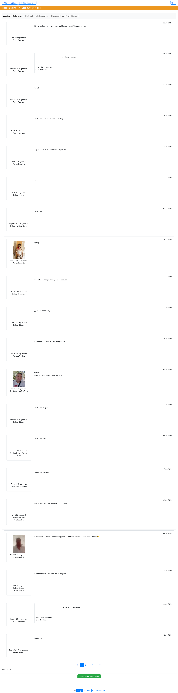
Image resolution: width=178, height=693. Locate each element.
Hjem (7, 3)
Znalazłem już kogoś (42, 439)
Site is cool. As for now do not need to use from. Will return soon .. (60, 26)
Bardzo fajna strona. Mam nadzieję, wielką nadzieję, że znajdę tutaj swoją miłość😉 (66, 536)
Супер (36, 243)
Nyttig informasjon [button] (27, 3)
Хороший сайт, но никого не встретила (50, 150)
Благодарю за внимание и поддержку (49, 342)
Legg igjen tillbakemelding (13, 16)
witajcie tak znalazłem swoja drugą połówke (48, 374)
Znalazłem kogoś (69, 57)
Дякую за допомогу (42, 311)
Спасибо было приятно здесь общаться (50, 280)
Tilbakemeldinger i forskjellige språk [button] (65, 16)
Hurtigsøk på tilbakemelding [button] (36, 16)
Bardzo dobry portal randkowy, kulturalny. (50, 503)
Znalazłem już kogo (41, 472)
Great (36, 88)
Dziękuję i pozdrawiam (71, 607)
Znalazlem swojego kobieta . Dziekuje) (49, 119)
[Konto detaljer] (173, 3)
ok (35, 181)
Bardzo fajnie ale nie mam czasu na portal (50, 574)
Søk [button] (14, 3)
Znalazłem (38, 212)
